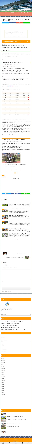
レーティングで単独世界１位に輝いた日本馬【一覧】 (9, 325)
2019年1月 (2, 392)
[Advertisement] (16, 26)
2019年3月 (2, 388)
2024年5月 (2, 364)
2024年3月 (2, 366)
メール (3, 285)
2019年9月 (2, 382)
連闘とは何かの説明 (10, 33)
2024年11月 (3, 360)
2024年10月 (3, 362)
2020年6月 (2, 378)
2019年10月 (3, 380)
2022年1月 (2, 374)
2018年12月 (3, 394)
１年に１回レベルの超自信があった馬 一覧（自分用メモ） (10, 323)
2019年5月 (2, 384)
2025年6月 (2, 358)
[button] (30, 315)
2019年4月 (2, 386)
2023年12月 (3, 368)
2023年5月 (2, 372)
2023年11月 (3, 370)
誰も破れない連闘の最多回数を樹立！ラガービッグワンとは (14, 32)
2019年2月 (2, 390)
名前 (2, 281)
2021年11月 (3, 376)
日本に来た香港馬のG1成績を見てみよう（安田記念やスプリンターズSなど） (13, 329)
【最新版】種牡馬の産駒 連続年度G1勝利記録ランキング (10, 327)
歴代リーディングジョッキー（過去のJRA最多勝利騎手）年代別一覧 (12, 321)
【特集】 (3, 175)
